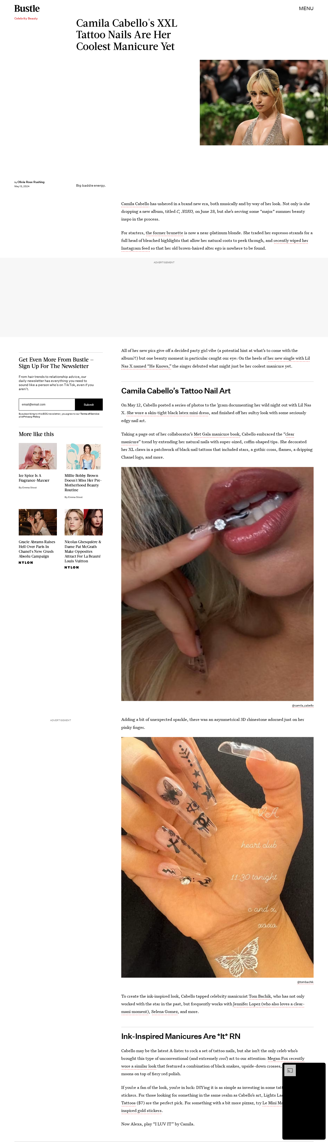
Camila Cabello (135, 203)
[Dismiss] (320, 1067)
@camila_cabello (303, 705)
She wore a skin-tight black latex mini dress (168, 412)
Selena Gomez (164, 1011)
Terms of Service (89, 413)
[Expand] (288, 1067)
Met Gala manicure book (216, 434)
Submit (89, 405)
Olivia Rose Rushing (31, 182)
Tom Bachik (260, 996)
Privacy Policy (31, 416)
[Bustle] (27, 8)
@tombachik (305, 982)
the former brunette (164, 232)
